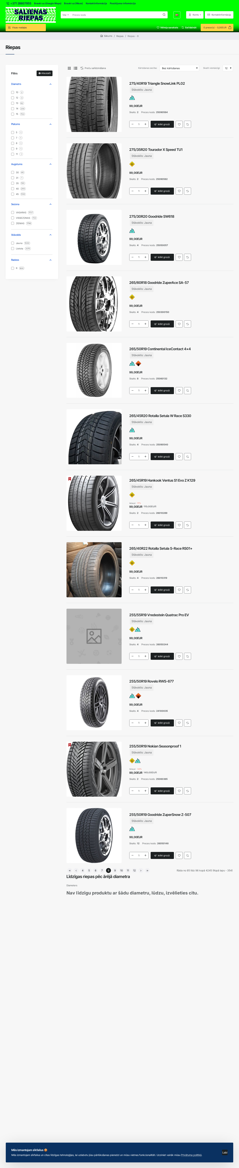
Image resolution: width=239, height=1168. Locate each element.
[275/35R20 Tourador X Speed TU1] (94, 170)
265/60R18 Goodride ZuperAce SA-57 (159, 283)
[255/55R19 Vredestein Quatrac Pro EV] (94, 636)
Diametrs (16, 83)
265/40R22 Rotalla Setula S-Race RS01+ (160, 548)
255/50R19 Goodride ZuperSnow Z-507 (160, 815)
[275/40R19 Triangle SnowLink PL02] (94, 104)
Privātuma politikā (191, 1154)
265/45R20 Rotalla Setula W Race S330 (160, 416)
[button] (162, 124)
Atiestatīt (46, 73)
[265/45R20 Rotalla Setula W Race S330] (94, 436)
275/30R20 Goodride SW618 (151, 216)
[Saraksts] (75, 68)
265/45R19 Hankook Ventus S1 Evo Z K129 (162, 480)
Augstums (16, 164)
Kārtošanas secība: (147, 68)
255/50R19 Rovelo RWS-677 (151, 681)
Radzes (15, 259)
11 (128, 870)
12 (134, 870)
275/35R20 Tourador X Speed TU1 (155, 150)
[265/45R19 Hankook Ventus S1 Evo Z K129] (94, 503)
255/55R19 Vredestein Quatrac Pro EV (159, 615)
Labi (224, 1152)
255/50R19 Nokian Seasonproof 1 (155, 746)
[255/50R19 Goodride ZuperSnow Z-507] (94, 835)
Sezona (15, 204)
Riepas (120, 36)
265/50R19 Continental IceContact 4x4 (160, 349)
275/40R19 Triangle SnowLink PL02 (157, 83)
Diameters (71, 885)
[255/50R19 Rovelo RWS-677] (94, 702)
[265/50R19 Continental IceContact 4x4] (94, 370)
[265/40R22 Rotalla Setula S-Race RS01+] (94, 569)
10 (121, 870)
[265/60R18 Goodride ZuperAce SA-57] (94, 303)
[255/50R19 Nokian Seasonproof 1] (94, 769)
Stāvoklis (16, 234)
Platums (15, 124)
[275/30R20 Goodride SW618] (94, 237)
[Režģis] (69, 68)
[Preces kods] (164, 14)
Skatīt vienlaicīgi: (211, 68)
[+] (145, 124)
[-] (132, 124)
